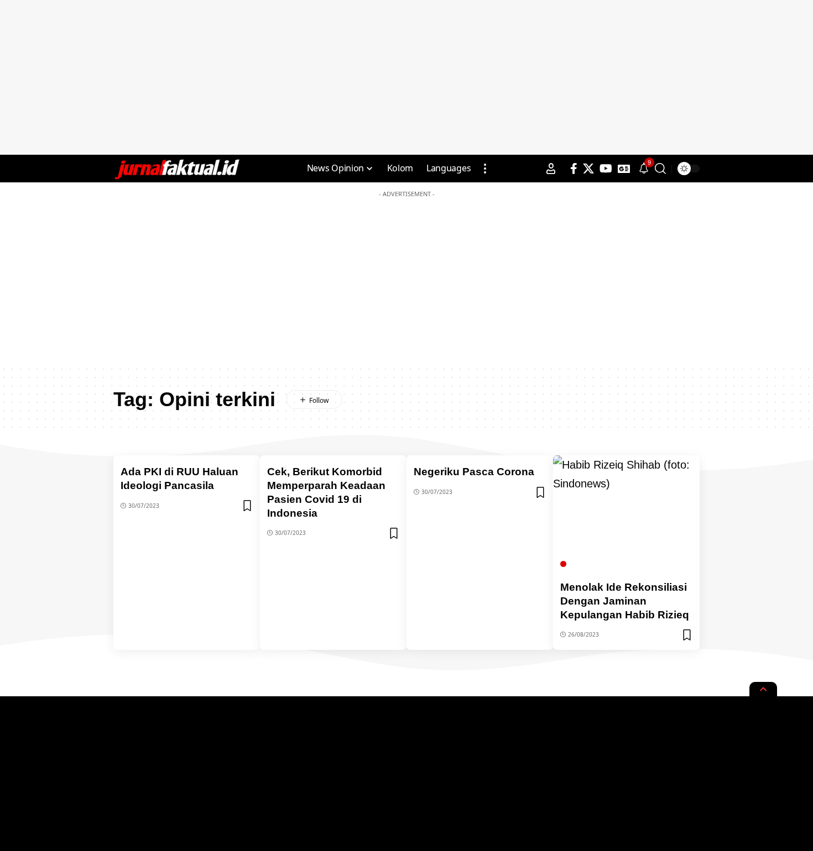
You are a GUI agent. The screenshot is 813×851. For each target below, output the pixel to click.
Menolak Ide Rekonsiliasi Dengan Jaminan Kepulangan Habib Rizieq (624, 600)
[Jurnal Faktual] (176, 168)
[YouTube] (606, 168)
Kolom (583, 564)
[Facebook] (573, 168)
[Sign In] (550, 168)
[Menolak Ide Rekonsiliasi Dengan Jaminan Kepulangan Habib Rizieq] (626, 513)
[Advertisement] (406, 77)
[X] (588, 168)
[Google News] (624, 168)
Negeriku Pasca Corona (474, 471)
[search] (660, 168)
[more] (485, 168)
